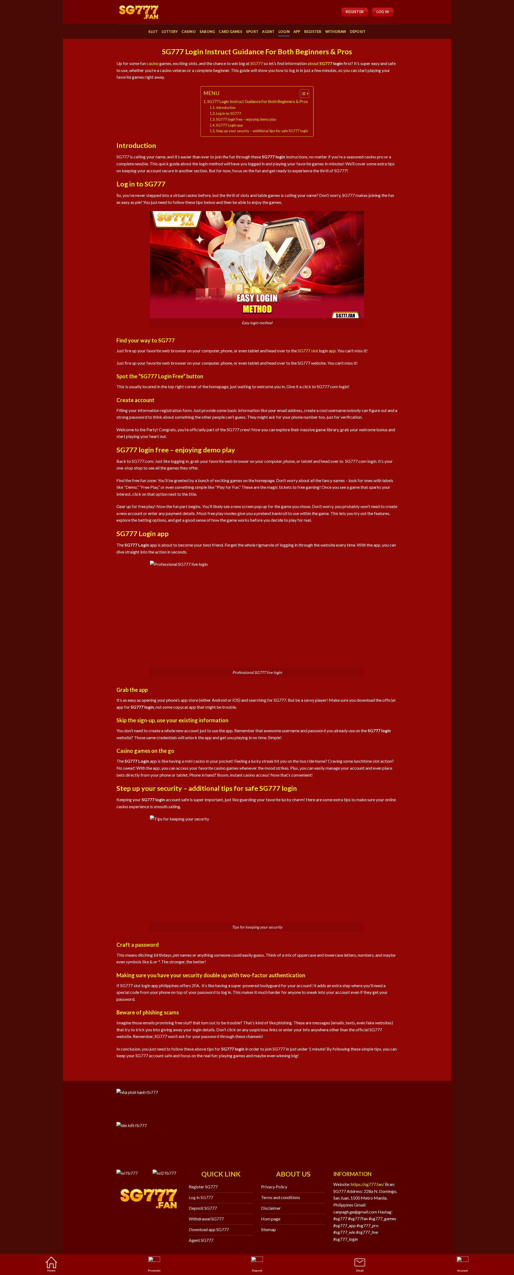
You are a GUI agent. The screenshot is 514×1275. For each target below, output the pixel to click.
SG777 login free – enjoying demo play (246, 119)
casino (152, 63)
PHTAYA (169, 1220)
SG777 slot (308, 350)
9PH (139, 1220)
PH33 (152, 1220)
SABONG (207, 31)
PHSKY (163, 1227)
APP (296, 31)
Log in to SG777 (229, 113)
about (313, 63)
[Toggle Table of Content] (302, 93)
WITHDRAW (335, 31)
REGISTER (313, 31)
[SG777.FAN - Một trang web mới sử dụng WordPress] (138, 12)
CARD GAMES (230, 31)
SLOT (153, 31)
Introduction (226, 107)
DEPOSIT (358, 31)
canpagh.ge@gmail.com (355, 1211)
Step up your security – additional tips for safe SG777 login (262, 131)
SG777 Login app (229, 125)
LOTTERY (170, 31)
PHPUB (141, 1234)
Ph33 (148, 1227)
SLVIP (121, 1227)
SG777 (256, 63)
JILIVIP (124, 1234)
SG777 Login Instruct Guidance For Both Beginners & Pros (257, 101)
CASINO (189, 31)
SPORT (252, 31)
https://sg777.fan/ (367, 1184)
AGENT (268, 31)
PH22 (135, 1227)
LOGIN (284, 31)
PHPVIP (124, 1220)
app (332, 350)
